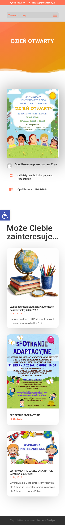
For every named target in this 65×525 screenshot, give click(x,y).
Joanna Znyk (49, 164)
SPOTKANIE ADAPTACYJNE (25, 415)
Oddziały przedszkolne (30, 175)
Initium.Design (46, 520)
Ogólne (48, 175)
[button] (5, 215)
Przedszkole (24, 179)
